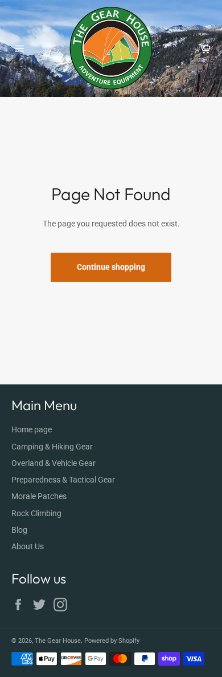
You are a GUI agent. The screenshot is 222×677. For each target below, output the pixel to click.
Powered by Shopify (111, 640)
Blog (19, 529)
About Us (27, 546)
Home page (31, 429)
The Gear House (58, 640)
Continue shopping (111, 266)
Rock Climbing (36, 513)
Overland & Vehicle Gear (53, 463)
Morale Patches (39, 496)
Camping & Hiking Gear (52, 446)
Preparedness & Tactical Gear (63, 479)
